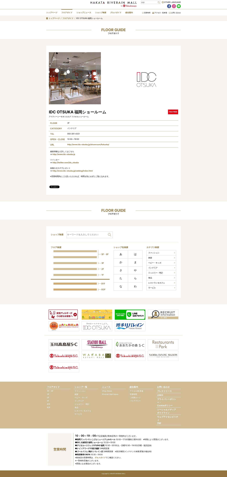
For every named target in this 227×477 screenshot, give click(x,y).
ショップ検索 (100, 12)
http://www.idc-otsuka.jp (63, 154)
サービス (152, 288)
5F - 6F (50, 391)
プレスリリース (164, 391)
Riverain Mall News (110, 394)
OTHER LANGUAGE (172, 2)
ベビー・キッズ (154, 263)
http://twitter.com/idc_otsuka (65, 162)
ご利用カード (135, 397)
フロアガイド (66, 12)
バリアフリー (135, 401)
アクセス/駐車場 (136, 391)
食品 (150, 278)
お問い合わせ (176, 13)
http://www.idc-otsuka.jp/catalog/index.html (72, 171)
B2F (48, 407)
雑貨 (150, 258)
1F (48, 401)
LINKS (160, 395)
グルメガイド (115, 12)
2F (48, 397)
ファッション (153, 253)
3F (48, 394)
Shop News (107, 391)
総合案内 (129, 12)
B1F (48, 404)
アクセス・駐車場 (160, 13)
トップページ (51, 12)
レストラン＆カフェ (156, 283)
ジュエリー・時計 (155, 273)
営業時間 (147, 13)
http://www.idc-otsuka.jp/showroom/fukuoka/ (88, 144)
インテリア (153, 268)
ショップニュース (83, 12)
